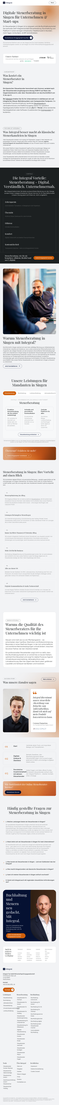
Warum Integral (21, 1074)
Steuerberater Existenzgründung (22, 1017)
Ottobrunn (38, 956)
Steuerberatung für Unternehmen (22, 1021)
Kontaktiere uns (21, 1082)
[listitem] (29, 829)
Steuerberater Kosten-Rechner (8, 1067)
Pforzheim (20, 956)
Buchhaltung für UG (36, 1007)
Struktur (19, 1079)
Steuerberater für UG (22, 1008)
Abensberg (47, 952)
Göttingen (29, 949)
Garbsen (28, 956)
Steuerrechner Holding (7, 1087)
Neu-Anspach (30, 958)
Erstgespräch (46, 110)
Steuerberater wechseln (21, 1044)
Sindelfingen (29, 960)
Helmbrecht (20, 949)
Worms (28, 952)
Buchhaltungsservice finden (36, 1015)
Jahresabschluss (8, 1003)
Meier (46, 954)
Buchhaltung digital (36, 1021)
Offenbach (20, 958)
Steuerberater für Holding (22, 1012)
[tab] (9, 393)
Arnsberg (38, 954)
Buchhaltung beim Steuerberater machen (36, 1025)
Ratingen (47, 956)
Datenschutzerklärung (36, 1069)
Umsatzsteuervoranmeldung (9, 1008)
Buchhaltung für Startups (35, 1010)
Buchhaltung (22, 393)
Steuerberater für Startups (22, 998)
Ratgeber (19, 1069)
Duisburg (38, 952)
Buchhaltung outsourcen (34, 998)
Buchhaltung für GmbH (35, 1003)
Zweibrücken (39, 960)
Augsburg (20, 952)
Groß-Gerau (29, 954)
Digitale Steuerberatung (21, 1030)
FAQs (18, 1077)
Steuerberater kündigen (21, 1049)
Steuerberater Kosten (21, 1035)
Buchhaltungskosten (36, 1018)
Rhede (46, 958)
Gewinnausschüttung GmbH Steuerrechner (9, 1082)
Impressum (34, 1066)
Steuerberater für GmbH (22, 1003)
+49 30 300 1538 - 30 (9, 984)
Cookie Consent (35, 1071)
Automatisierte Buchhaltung (35, 1031)
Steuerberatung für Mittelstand (22, 1026)
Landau (19, 960)
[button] (52, 2)
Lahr (46, 960)
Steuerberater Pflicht (21, 1053)
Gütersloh (38, 949)
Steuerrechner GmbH (7, 1076)
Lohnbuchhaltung (35, 393)
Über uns (19, 1066)
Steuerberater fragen (21, 1058)
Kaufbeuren (38, 958)
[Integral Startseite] (7, 3)
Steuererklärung (7, 1005)
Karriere (19, 1071)
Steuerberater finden (21, 1040)
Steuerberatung (40, 103)
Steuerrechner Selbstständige (7, 1071)
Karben (19, 954)
